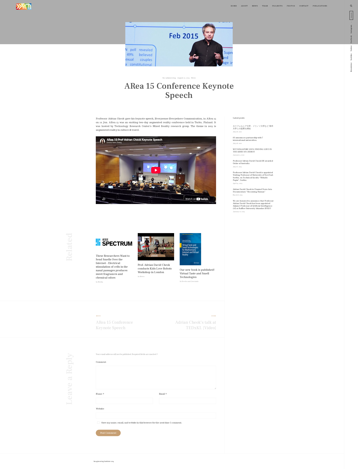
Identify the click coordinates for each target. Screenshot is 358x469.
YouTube (351, 57)
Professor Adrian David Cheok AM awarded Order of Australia (253, 162)
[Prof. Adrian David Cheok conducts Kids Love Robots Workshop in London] (156, 259)
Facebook (351, 39)
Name (100, 394)
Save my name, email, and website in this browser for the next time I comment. (141, 423)
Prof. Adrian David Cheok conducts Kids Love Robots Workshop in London (155, 268)
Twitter (351, 48)
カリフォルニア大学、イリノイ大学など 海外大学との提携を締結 (253, 127)
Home (234, 6)
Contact (303, 6)
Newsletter (351, 67)
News (255, 6)
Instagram (351, 29)
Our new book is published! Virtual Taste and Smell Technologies (197, 273)
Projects (277, 6)
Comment (101, 362)
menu (351, 5)
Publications (320, 6)
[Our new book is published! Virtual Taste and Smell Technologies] (190, 264)
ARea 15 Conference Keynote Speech (114, 325)
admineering (171, 78)
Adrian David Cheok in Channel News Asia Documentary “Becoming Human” (252, 190)
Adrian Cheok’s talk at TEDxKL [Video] (195, 325)
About (244, 6)
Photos (291, 6)
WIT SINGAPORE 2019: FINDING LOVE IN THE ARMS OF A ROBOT (252, 150)
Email (163, 394)
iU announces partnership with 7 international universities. (248, 139)
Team (265, 6)
